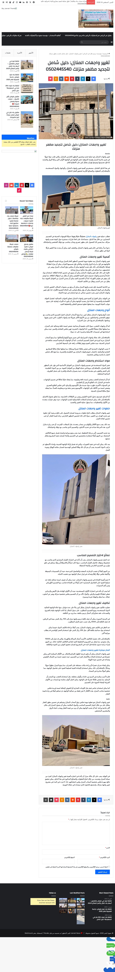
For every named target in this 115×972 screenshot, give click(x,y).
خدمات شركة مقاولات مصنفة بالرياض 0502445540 (12, 248)
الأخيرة (19, 53)
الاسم (107, 848)
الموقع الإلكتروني (69, 857)
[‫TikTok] (19, 190)
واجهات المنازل (91, 236)
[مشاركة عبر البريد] (51, 800)
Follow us (52, 892)
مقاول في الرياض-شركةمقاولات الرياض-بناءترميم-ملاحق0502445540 (88, 35)
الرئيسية (105, 53)
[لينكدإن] (83, 79)
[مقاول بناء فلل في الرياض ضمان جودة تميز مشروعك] (27, 119)
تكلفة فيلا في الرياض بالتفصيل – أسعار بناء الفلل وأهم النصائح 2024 (12, 65)
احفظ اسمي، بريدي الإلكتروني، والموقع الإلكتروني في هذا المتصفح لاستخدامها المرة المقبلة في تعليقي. (76, 867)
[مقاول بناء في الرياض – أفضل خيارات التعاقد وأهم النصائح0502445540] (72, 911)
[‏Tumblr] (77, 79)
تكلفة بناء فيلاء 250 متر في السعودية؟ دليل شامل (12, 88)
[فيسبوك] (93, 79)
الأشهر (31, 53)
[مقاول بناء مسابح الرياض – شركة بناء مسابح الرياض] (81, 916)
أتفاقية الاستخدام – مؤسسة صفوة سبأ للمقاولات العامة (43, 35)
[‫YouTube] (11, 185)
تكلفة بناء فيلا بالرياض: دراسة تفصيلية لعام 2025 (12, 77)
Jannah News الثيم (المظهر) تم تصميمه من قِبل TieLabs (62, 933)
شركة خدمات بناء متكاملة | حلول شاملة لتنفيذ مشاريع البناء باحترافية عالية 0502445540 (12, 222)
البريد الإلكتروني (104, 857)
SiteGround (29, 933)
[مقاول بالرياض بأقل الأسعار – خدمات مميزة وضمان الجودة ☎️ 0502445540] (27, 99)
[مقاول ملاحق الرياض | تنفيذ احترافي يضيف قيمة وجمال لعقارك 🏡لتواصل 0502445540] (26, 238)
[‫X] (88, 79)
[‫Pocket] (50, 79)
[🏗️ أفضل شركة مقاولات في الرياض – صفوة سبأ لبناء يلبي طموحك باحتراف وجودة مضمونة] (63, 905)
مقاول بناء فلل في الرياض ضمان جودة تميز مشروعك (12, 115)
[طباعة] (45, 800)
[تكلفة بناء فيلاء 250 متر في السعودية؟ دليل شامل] (27, 89)
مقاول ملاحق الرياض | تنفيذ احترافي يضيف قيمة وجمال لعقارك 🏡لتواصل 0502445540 (27, 250)
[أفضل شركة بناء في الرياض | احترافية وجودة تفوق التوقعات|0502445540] (63, 911)
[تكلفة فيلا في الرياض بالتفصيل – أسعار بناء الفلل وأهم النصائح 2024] (27, 64)
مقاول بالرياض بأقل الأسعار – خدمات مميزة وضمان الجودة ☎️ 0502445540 (12, 101)
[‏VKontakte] (61, 79)
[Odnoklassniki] (56, 79)
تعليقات (7, 53)
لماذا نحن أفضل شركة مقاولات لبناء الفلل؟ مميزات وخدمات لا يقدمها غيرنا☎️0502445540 (26, 222)
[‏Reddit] (66, 79)
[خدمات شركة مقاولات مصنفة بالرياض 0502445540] (11, 238)
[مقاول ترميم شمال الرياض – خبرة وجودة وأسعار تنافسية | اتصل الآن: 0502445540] (72, 900)
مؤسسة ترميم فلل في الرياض (92, 53)
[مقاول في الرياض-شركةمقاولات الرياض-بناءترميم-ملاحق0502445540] (95, 19)
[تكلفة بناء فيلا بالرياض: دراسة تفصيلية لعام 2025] (27, 77)
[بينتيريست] (72, 79)
